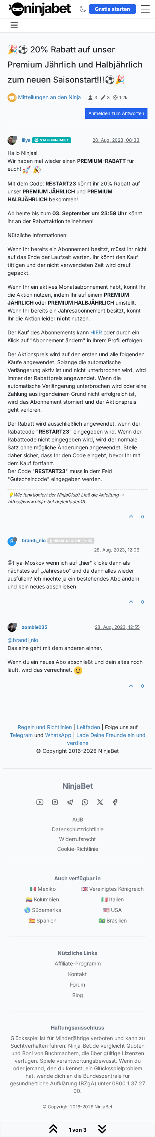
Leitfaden (88, 727)
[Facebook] (115, 802)
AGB (77, 819)
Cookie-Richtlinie (77, 849)
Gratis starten (112, 9)
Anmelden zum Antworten (116, 113)
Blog (77, 995)
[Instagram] (54, 802)
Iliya (26, 140)
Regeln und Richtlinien (45, 727)
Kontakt (77, 974)
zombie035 (34, 627)
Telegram (21, 735)
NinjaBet (77, 786)
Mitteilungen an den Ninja (49, 97)
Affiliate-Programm (78, 963)
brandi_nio (34, 540)
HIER (96, 332)
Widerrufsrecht (77, 839)
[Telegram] (70, 802)
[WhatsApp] (85, 802)
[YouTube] (39, 802)
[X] (100, 802)
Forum (77, 984)
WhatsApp (58, 735)
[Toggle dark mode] (83, 9)
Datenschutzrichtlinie (77, 829)
